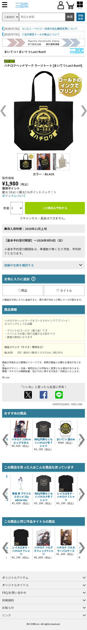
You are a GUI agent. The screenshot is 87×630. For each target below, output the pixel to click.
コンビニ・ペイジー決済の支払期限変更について (49, 28)
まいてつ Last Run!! (32, 52)
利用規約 (8, 600)
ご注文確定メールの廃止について (41, 34)
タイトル (66, 290)
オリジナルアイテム (15, 577)
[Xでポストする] (28, 397)
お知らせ (8, 607)
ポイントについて (14, 195)
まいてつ (10, 52)
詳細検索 (80, 17)
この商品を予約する (54, 208)
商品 (24, 290)
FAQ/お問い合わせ (14, 592)
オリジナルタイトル (15, 585)
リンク (6, 615)
